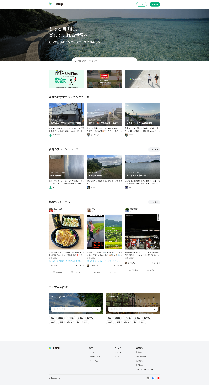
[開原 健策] (127, 210)
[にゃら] (88, 265)
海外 (85, 322)
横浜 (61, 322)
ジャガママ (96, 209)
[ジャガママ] (89, 210)
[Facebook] (153, 378)
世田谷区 (90, 318)
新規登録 (155, 4)
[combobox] (76, 309)
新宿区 (53, 322)
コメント (77, 272)
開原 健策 (133, 209)
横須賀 (69, 322)
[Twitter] (148, 378)
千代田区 (70, 318)
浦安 (78, 322)
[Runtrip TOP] (56, 4)
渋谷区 (60, 318)
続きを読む (53, 258)
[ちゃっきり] (51, 210)
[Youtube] (158, 378)
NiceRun (59, 272)
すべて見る (154, 149)
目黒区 (80, 318)
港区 (52, 318)
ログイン (142, 4)
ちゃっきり (58, 209)
